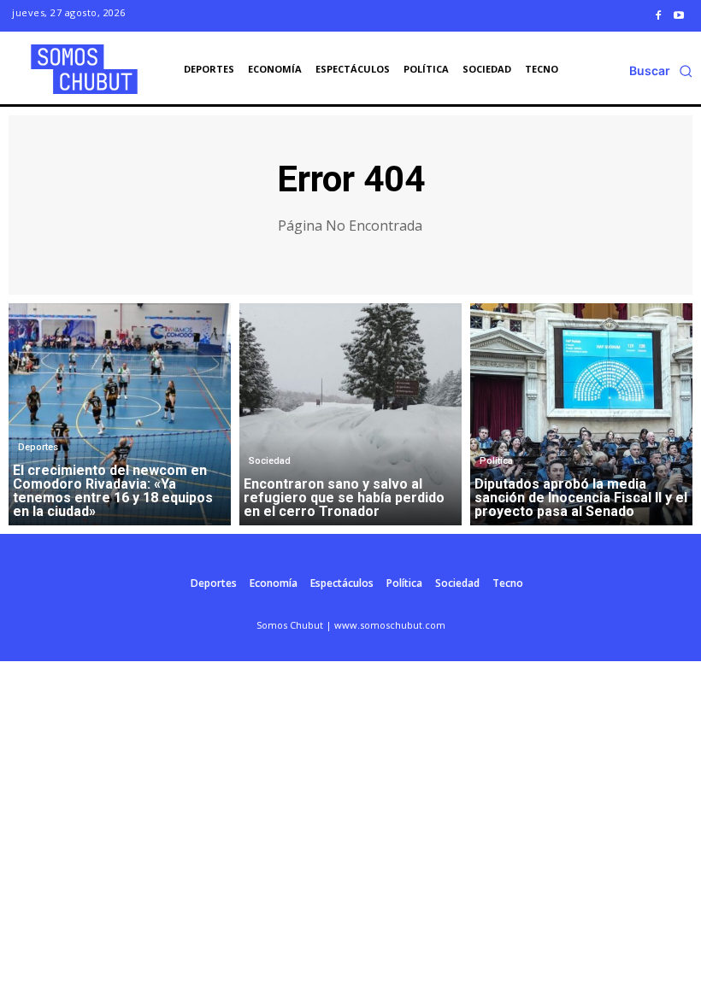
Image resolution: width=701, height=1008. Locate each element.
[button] (660, 71)
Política (496, 460)
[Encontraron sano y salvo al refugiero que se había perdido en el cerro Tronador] (350, 414)
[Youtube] (679, 15)
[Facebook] (658, 15)
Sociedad (270, 460)
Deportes (38, 447)
